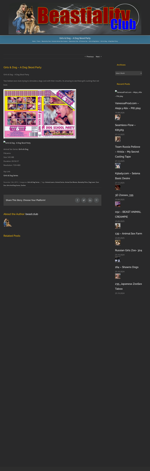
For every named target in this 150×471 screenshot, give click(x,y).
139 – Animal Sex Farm (128, 233)
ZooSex (23, 185)
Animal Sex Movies (71, 182)
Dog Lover (91, 182)
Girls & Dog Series (11, 175)
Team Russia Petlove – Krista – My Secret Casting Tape (127, 151)
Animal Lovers (50, 182)
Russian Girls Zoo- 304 (128, 250)
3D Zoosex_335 (124, 195)
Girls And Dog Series (13, 185)
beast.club (32, 214)
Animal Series (59, 182)
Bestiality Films (83, 182)
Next (98, 56)
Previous (90, 56)
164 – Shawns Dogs (127, 267)
